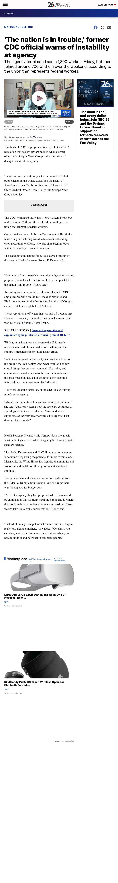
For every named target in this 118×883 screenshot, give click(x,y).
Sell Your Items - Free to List (39, 560)
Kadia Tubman (34, 137)
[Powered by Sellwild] (69, 741)
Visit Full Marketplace (60, 560)
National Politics (18, 26)
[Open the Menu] (5, 4)
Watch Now (106, 4)
